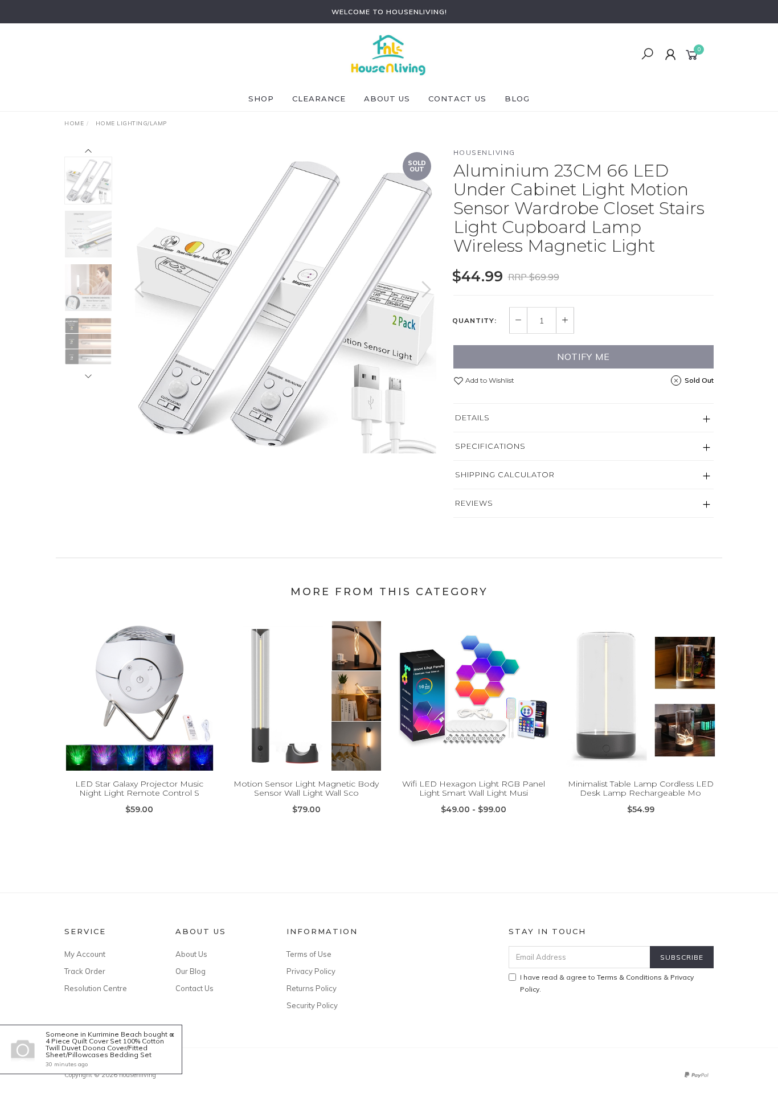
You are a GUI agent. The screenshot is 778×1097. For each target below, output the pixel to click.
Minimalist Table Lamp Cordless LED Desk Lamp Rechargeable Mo (641, 789)
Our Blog (190, 971)
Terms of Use (308, 954)
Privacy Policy (310, 971)
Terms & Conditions (629, 977)
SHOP (261, 98)
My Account (84, 954)
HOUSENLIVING (484, 152)
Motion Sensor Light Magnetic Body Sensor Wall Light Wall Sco (306, 789)
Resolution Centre (95, 988)
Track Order (84, 971)
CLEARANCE (319, 98)
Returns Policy (311, 988)
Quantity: (474, 320)
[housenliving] (388, 54)
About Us (387, 98)
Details (472, 417)
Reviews (474, 502)
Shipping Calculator (505, 474)
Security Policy (312, 1005)
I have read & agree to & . (607, 983)
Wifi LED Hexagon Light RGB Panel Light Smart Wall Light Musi (473, 789)
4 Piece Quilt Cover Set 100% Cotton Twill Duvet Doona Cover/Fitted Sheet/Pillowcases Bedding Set (105, 1048)
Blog (517, 98)
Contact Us (457, 98)
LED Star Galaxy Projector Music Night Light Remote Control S (139, 789)
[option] (282, 299)
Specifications (490, 446)
